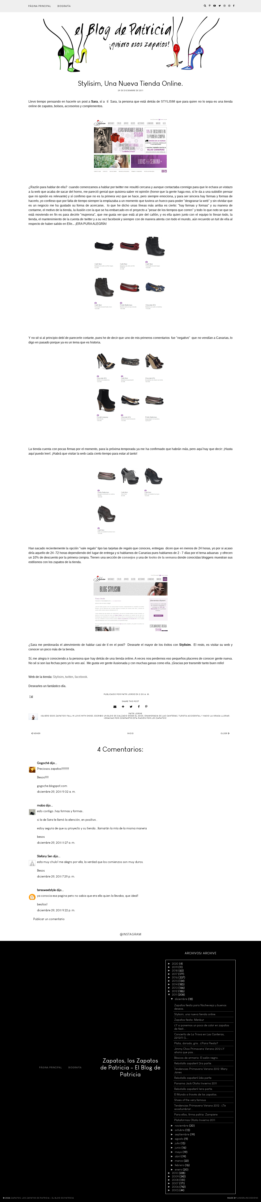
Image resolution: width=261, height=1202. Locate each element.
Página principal (39, 6)
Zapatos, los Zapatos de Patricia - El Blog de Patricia (130, 1067)
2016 (175, 977)
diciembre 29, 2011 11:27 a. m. (56, 842)
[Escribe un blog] (123, 707)
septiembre (182, 1134)
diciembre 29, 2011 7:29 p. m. (56, 876)
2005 (175, 1190)
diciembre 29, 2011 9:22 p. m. (56, 910)
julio (178, 1143)
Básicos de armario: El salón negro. (196, 1058)
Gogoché (43, 763)
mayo (179, 1152)
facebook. (82, 676)
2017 (175, 974)
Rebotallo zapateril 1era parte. (193, 1089)
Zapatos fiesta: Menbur (189, 1019)
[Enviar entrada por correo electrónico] (130, 696)
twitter (69, 676)
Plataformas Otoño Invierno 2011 (194, 1120)
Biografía (64, 6)
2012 (175, 991)
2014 (175, 984)
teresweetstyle (46, 890)
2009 (175, 1176)
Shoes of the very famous (190, 1100)
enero (179, 1169)
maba (41, 805)
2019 (175, 967)
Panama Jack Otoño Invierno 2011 (195, 1083)
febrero (180, 1165)
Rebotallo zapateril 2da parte (193, 1078)
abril (178, 1156)
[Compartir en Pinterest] (146, 707)
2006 (175, 1186)
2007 (175, 1183)
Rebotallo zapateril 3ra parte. (193, 1063)
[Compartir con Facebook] (138, 707)
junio (178, 1147)
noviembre (182, 1125)
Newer (37, 733)
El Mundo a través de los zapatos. (195, 1094)
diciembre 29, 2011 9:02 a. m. (56, 791)
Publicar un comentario (49, 919)
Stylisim (58, 676)
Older (224, 733)
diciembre (181, 999)
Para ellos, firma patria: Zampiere (196, 1114)
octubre (180, 1130)
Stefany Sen (44, 856)
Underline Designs (247, 1198)
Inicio (130, 733)
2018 (175, 970)
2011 (175, 994)
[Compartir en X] (131, 707)
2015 (175, 981)
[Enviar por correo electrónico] (115, 707)
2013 (175, 987)
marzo (179, 1160)
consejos (128, 557)
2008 (175, 1180)
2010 (175, 1173)
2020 (175, 963)
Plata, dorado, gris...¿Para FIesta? (196, 1043)
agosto (179, 1138)
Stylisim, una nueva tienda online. (195, 1014)
